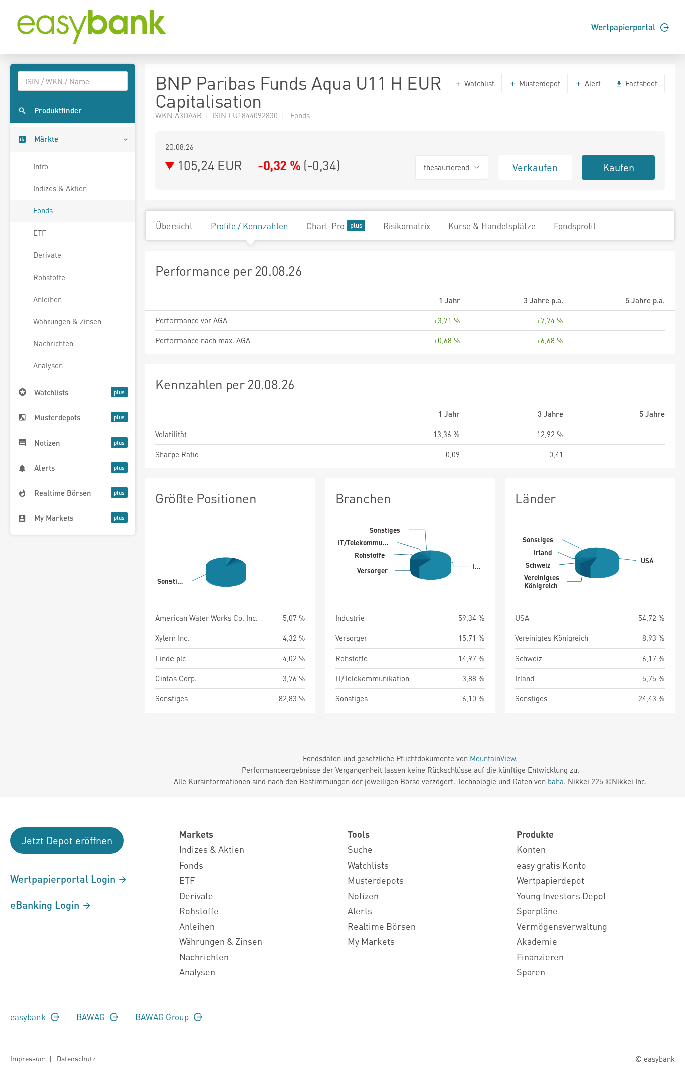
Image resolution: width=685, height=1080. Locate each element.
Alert (592, 83)
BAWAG (91, 1016)
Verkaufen (535, 167)
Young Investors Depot (561, 895)
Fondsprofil (575, 225)
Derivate (47, 255)
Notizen (363, 895)
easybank (29, 1016)
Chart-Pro (325, 225)
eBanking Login (46, 904)
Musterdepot (538, 83)
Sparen (531, 971)
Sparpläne (537, 910)
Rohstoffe (49, 277)
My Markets (371, 941)
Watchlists (368, 865)
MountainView (493, 758)
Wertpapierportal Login (64, 878)
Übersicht (174, 225)
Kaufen (618, 167)
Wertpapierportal (624, 26)
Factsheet (640, 83)
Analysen (48, 365)
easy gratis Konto (551, 865)
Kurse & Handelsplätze (492, 225)
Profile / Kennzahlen (249, 225)
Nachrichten (53, 343)
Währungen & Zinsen (67, 321)
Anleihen (47, 299)
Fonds (43, 210)
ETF (39, 233)
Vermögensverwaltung (562, 926)
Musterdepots (376, 880)
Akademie (537, 941)
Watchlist (478, 83)
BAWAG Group (163, 1016)
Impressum (28, 1058)
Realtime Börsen (382, 926)
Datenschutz (76, 1058)
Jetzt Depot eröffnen (67, 840)
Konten (531, 849)
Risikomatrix (406, 225)
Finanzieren (540, 956)
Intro (40, 166)
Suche (360, 849)
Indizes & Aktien (60, 188)
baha (556, 781)
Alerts (360, 910)
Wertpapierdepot (550, 880)
